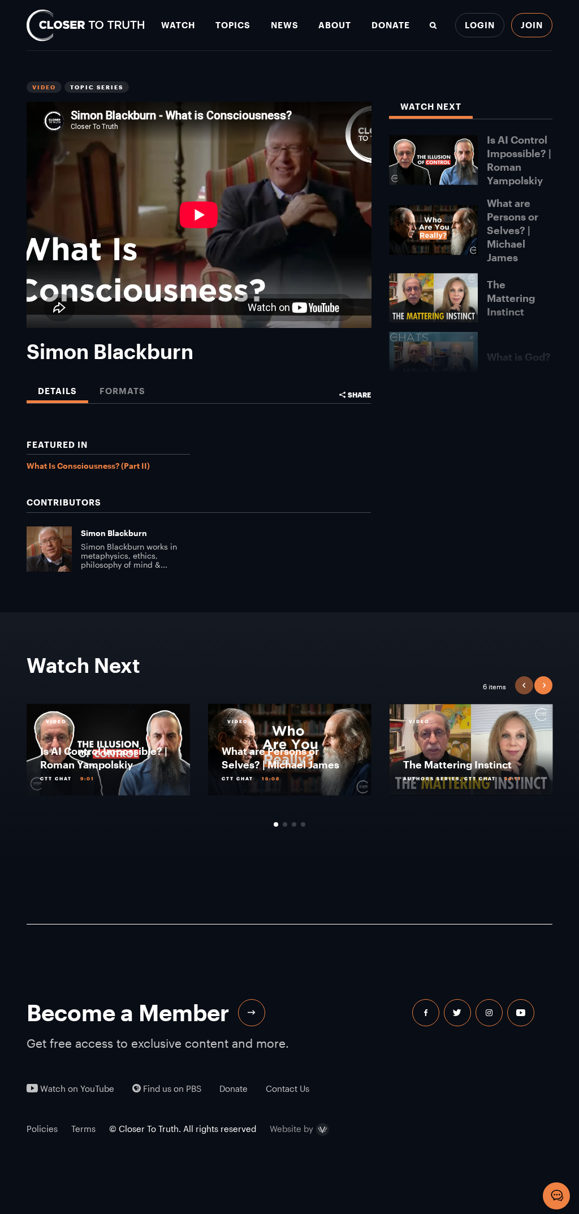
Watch (178, 25)
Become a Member (128, 1012)
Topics (232, 25)
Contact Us (287, 1089)
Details (57, 391)
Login (480, 25)
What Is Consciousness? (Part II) (88, 465)
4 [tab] (303, 824)
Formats (122, 391)
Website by (291, 1129)
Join (532, 25)
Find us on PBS (171, 1089)
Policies (42, 1129)
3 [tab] (294, 824)
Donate (390, 25)
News (285, 25)
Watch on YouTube (76, 1089)
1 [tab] (276, 824)
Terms (83, 1129)
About (334, 25)
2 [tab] (285, 824)
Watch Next (430, 106)
